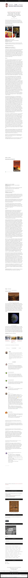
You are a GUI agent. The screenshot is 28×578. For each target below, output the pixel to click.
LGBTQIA (6, 550)
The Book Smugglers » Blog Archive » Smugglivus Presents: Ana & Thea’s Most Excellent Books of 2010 (13, 420)
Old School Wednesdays (11, 551)
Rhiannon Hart (10, 363)
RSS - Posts (6, 536)
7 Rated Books (9, 11)
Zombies (17, 557)
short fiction (13, 495)
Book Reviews (19, 11)
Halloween (11, 549)
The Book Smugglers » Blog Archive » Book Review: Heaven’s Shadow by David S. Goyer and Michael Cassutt (14, 429)
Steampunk (12, 556)
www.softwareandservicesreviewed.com (14, 452)
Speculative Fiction (8, 556)
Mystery (6, 551)
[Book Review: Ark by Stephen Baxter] (8, 338)
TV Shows (7, 557)
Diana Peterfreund (11, 372)
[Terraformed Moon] (14, 324)
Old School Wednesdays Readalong (18, 551)
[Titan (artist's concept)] (14, 301)
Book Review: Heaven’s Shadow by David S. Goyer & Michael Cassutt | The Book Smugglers (13, 441)
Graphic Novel (7, 549)
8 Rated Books (14, 11)
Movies (19, 550)
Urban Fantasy (10, 557)
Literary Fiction (12, 550)
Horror (17, 549)
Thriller (19, 556)
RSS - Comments (7, 563)
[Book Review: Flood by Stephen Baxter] (20, 338)
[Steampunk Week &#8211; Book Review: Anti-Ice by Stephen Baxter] (14, 338)
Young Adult (14, 557)
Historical (14, 549)
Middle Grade (16, 550)
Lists (8, 550)
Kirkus (19, 549)
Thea (10, 351)
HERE (13, 310)
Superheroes (15, 556)
